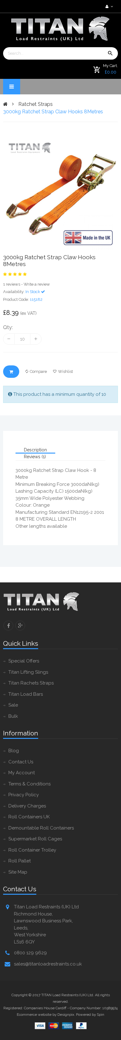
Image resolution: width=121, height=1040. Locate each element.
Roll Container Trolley (32, 850)
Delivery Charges (27, 806)
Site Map (17, 872)
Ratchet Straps (35, 104)
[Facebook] (8, 626)
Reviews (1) (35, 456)
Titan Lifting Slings (28, 672)
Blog (13, 750)
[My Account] (108, 6)
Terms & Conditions (29, 784)
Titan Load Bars (25, 694)
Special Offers (23, 661)
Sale (13, 705)
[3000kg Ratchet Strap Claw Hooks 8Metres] (60, 194)
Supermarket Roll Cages (35, 839)
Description (35, 449)
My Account (21, 772)
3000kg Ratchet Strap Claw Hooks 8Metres (53, 112)
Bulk (13, 716)
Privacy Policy (23, 795)
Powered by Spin (90, 1014)
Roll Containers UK (29, 817)
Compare (38, 371)
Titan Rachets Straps (31, 683)
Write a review (37, 284)
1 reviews (11, 284)
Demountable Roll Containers (41, 828)
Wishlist (65, 371)
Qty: (8, 327)
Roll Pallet (19, 861)
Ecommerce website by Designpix (45, 1014)
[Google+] (20, 626)
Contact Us (20, 762)
